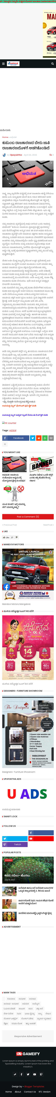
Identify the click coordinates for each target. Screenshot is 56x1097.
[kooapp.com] (15, 832)
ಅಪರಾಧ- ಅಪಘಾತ (11, 1003)
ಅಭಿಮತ (13, 137)
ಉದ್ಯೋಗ (35, 1003)
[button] (3, 63)
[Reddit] (39, 438)
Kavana (11, 998)
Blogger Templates (34, 1086)
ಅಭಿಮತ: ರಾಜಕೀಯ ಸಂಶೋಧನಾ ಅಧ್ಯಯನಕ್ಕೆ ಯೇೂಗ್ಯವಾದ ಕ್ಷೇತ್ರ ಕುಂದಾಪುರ (13, 477)
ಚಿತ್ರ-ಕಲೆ (39, 1008)
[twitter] (15, 838)
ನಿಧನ (19, 1013)
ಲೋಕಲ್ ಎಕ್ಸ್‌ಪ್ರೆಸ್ (10, 1018)
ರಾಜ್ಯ (40, 1013)
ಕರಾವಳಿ (22, 1008)
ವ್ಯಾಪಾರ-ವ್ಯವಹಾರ (44, 1018)
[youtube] (41, 838)
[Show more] (5, 444)
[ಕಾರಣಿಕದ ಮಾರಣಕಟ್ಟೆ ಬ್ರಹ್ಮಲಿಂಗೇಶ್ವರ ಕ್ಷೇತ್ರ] (9, 916)
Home (5, 137)
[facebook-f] (41, 832)
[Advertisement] (28, 101)
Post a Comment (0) (28, 516)
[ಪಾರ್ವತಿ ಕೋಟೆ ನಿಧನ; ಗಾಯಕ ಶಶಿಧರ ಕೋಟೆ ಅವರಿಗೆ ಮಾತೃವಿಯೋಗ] (9, 904)
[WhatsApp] (45, 438)
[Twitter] (32, 438)
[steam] (14, 1074)
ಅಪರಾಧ (32, 998)
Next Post (47, 525)
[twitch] (41, 1074)
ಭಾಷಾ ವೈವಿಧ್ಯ (29, 1013)
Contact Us (30, 1091)
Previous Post (10, 525)
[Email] (51, 438)
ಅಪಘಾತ (22, 998)
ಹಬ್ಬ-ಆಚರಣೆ (30, 1023)
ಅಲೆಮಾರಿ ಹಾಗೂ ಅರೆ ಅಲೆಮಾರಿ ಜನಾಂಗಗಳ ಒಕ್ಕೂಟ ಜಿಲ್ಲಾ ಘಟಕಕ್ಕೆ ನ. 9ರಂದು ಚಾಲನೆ (36, 889)
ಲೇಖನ (48, 1013)
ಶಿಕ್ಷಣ (6, 1023)
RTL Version (44, 1091)
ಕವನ (31, 1008)
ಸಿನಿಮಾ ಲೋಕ (16, 1023)
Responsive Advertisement (28, 1036)
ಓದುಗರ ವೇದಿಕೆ (9, 1008)
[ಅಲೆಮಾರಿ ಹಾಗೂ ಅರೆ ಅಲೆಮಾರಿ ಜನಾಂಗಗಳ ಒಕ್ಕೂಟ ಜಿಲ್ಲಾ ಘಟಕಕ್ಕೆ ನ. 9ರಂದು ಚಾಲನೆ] (9, 891)
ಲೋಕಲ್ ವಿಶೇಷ (27, 1018)
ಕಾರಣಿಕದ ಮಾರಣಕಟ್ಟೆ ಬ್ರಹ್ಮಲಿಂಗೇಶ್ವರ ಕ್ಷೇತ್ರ (35, 913)
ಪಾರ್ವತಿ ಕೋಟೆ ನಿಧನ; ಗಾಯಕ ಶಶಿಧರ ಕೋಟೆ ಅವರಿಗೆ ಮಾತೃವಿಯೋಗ (36, 902)
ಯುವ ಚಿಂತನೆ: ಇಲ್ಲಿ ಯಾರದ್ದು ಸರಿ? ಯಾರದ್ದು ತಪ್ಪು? (13, 506)
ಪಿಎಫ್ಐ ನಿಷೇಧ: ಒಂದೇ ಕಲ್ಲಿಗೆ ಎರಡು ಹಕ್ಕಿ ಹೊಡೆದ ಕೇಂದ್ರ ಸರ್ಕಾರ (41, 477)
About (18, 1091)
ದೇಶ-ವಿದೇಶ (8, 1013)
